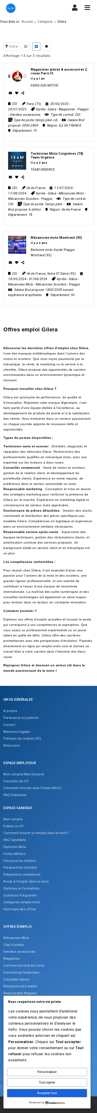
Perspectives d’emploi (20, 867)
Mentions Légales (16, 732)
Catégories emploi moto (21, 902)
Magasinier (11, 958)
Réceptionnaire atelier (20, 986)
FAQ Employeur (15, 795)
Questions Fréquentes (20, 895)
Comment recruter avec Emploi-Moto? (32, 788)
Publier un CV (13, 826)
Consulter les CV (15, 781)
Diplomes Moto (14, 847)
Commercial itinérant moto (24, 965)
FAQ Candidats (14, 840)
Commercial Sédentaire (21, 972)
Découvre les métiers (19, 861)
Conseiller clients (16, 979)
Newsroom (11, 745)
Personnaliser (47, 1072)
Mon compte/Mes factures (23, 774)
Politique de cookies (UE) (22, 738)
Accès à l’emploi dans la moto (26, 881)
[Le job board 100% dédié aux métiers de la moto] (10, 8)
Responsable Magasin (20, 993)
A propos (10, 711)
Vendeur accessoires (19, 951)
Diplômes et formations (21, 888)
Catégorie (45, 21)
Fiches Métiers (14, 854)
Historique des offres (19, 909)
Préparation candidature (22, 874)
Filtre (13, 47)
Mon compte (13, 819)
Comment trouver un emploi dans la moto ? (36, 833)
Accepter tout (47, 1093)
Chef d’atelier (13, 945)
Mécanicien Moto (16, 938)
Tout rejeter (47, 1082)
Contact (9, 725)
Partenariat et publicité (21, 718)
